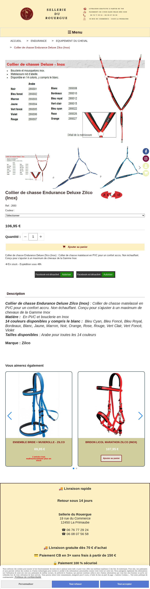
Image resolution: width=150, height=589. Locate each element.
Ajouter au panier (111, 458)
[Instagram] (146, 158)
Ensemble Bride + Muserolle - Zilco (39, 442)
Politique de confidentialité (27, 577)
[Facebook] (146, 151)
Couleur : (10, 210)
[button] (139, 167)
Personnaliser (26, 584)
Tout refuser (75, 584)
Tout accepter (124, 584)
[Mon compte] (146, 166)
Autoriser (66, 274)
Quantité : (13, 237)
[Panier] (146, 173)
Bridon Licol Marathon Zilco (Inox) (111, 442)
